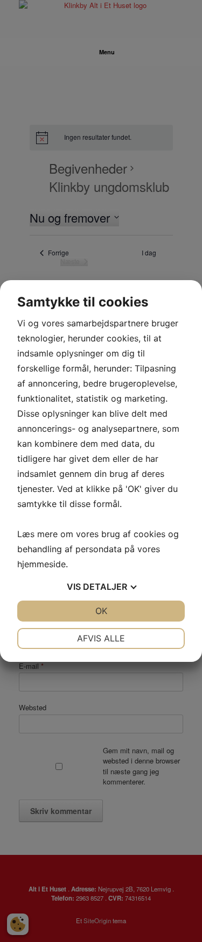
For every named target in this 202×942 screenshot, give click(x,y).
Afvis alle (101, 638)
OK (101, 610)
